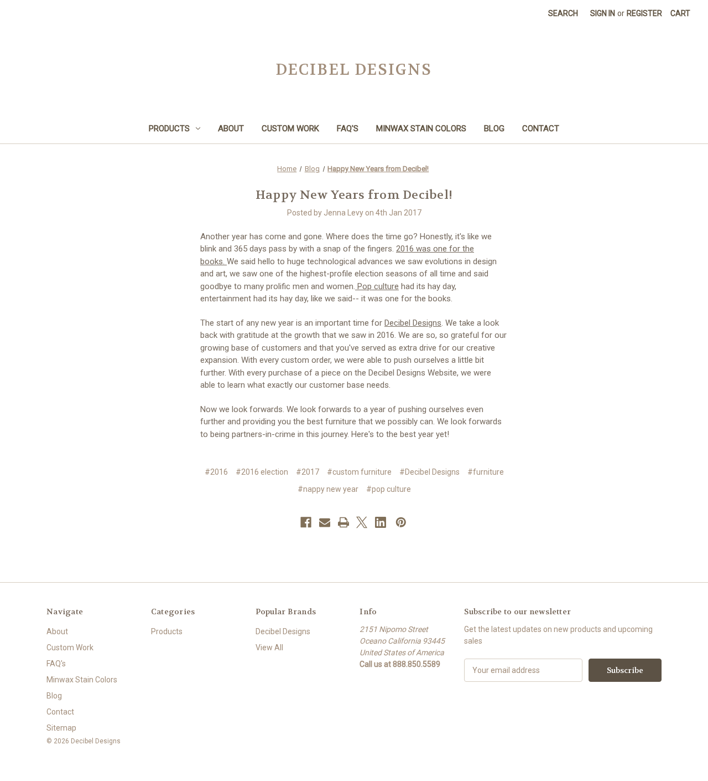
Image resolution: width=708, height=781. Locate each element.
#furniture (485, 471)
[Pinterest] (401, 522)
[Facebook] (305, 522)
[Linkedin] (380, 522)
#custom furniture (359, 471)
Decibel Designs (412, 323)
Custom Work (290, 128)
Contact (540, 128)
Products (169, 128)
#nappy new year (328, 489)
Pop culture (377, 286)
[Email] (324, 522)
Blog (494, 128)
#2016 (216, 471)
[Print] (343, 522)
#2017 (307, 471)
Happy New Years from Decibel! (354, 195)
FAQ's (347, 128)
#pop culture (388, 489)
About (231, 128)
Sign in (602, 13)
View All (269, 647)
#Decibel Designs (429, 471)
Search (563, 13)
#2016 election (262, 471)
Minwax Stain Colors (421, 128)
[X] (361, 522)
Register (644, 13)
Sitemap (61, 727)
